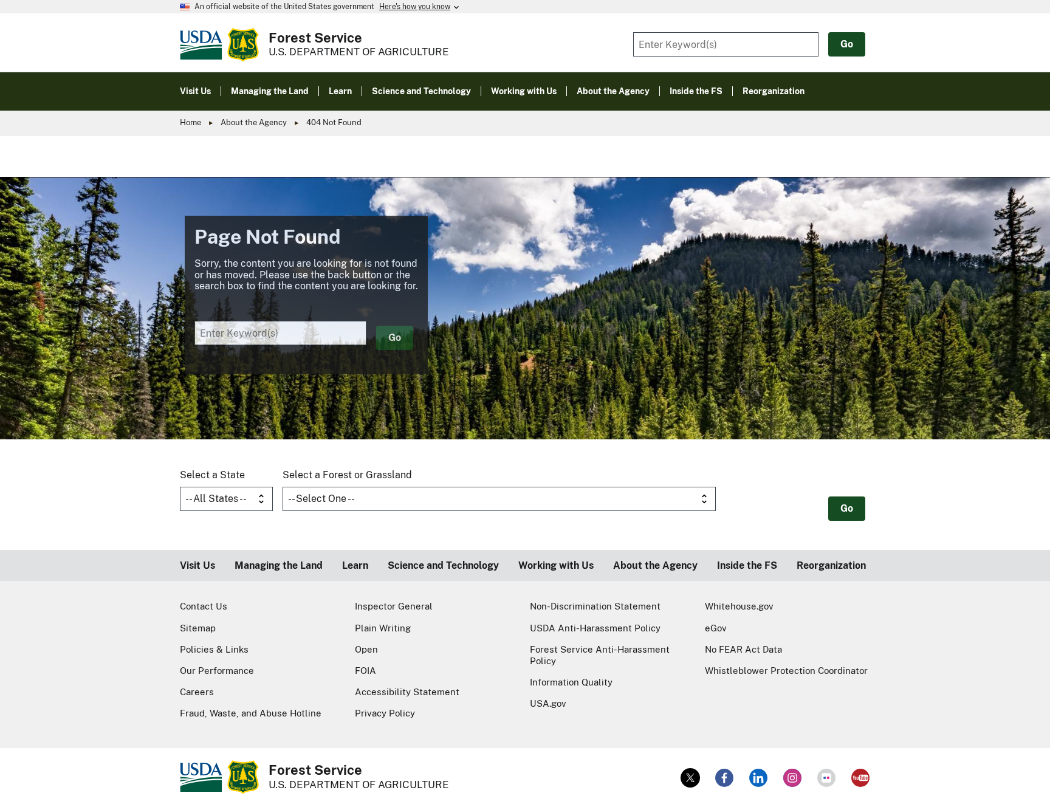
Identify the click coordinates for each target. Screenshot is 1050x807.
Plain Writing (383, 628)
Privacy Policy (385, 713)
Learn (355, 565)
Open (366, 649)
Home (190, 122)
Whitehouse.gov (739, 606)
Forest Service (315, 38)
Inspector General (394, 606)
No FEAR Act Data (743, 649)
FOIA (365, 670)
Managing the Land (279, 565)
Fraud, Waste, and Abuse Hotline (250, 713)
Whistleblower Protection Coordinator (786, 670)
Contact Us (203, 606)
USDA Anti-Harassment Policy (595, 628)
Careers (197, 692)
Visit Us (197, 565)
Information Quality (571, 682)
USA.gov (548, 703)
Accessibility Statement (407, 692)
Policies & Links (214, 649)
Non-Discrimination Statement (595, 606)
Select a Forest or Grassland (347, 475)
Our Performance (217, 670)
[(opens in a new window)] (690, 778)
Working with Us (556, 565)
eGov (716, 628)
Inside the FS (747, 565)
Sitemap (198, 628)
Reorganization (831, 565)
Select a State (212, 475)
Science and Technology (443, 565)
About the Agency (254, 122)
